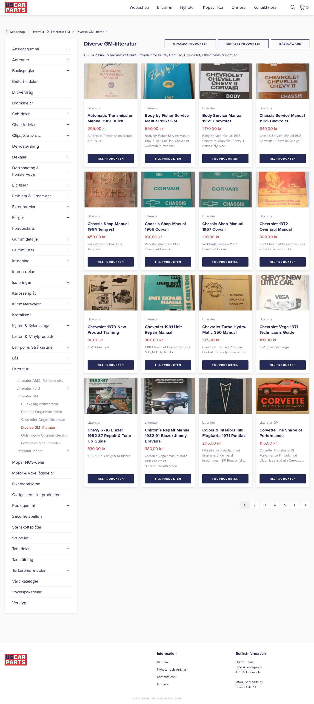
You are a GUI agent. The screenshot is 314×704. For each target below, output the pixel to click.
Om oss (238, 7)
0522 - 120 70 (246, 687)
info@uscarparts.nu (249, 682)
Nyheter (187, 7)
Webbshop (139, 7)
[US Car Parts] (16, 7)
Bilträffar (164, 7)
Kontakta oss (265, 7)
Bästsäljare (290, 44)
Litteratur (38, 31)
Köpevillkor (213, 7)
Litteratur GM (60, 31)
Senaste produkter (243, 44)
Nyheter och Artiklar (171, 669)
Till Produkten (110, 159)
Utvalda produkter (190, 44)
